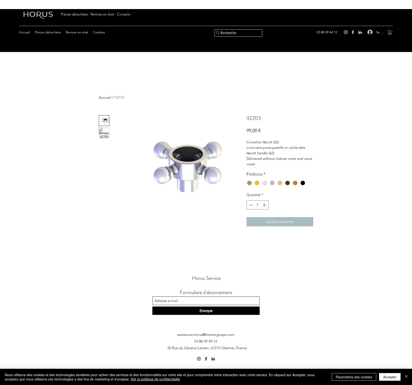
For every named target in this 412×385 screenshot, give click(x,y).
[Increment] (265, 205)
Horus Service (206, 278)
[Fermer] (406, 377)
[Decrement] (250, 205)
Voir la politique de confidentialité (155, 379)
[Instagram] (345, 32)
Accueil (105, 97)
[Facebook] (352, 32)
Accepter (390, 377)
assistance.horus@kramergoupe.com (205, 334)
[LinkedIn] (360, 32)
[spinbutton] (258, 205)
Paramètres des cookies (354, 377)
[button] (390, 32)
